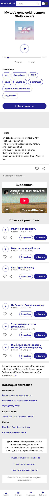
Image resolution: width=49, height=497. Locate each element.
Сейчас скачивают (24, 395)
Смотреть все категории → (14, 432)
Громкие (22, 416)
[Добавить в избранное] (37, 169)
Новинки (33, 400)
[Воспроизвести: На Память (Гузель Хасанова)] (5, 306)
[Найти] (37, 3)
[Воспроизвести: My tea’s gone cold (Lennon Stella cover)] (24, 49)
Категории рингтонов (17, 384)
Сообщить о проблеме (14, 176)
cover (7, 82)
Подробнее (26, 237)
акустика (20, 82)
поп (6, 75)
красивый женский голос (17, 88)
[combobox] (25, 3)
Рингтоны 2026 (9, 400)
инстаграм (35, 82)
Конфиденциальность (24, 464)
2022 (33, 75)
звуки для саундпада (11, 406)
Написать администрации (25, 470)
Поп (4, 427)
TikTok (5, 416)
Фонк (27, 427)
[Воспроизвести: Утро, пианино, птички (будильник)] (5, 326)
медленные (10, 95)
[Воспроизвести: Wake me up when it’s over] (5, 249)
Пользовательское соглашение (24, 457)
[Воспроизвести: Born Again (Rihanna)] (5, 268)
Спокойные (19, 75)
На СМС (31, 416)
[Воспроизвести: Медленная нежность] (5, 229)
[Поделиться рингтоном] (43, 169)
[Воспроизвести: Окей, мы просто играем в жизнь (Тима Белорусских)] (5, 347)
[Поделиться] (11, 237)
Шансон (20, 427)
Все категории (8, 395)
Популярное (22, 400)
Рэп (8, 427)
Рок (13, 427)
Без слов (13, 416)
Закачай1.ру (8, 3)
